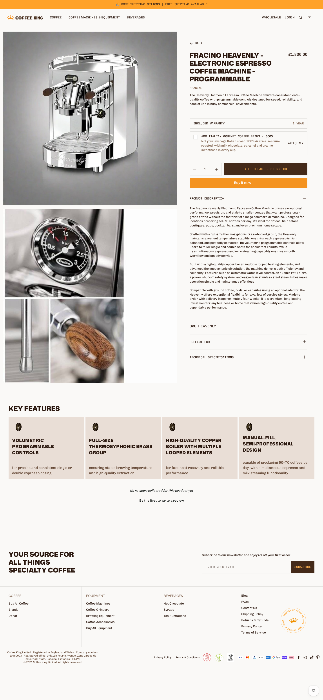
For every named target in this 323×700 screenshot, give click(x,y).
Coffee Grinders (97, 610)
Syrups (169, 610)
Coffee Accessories (100, 622)
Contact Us (249, 608)
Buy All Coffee (19, 603)
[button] (161, 500)
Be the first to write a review (161, 501)
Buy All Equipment (99, 628)
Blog (244, 596)
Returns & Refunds (255, 620)
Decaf (13, 616)
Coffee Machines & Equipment (94, 17)
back (198, 43)
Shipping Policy (252, 614)
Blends (13, 610)
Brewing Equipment (100, 616)
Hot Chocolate (174, 603)
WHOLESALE (271, 17)
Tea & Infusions (175, 616)
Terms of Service (253, 632)
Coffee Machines (98, 603)
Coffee (56, 17)
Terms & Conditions (188, 657)
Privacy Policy (251, 626)
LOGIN (290, 17)
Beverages (136, 17)
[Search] (301, 18)
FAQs (245, 602)
